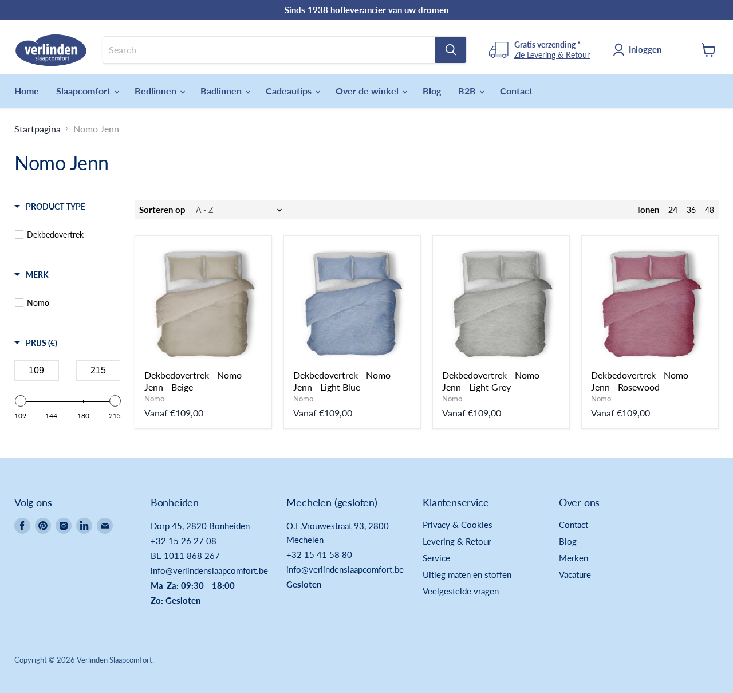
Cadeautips (290, 90)
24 (672, 210)
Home (26, 90)
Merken (573, 558)
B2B (468, 90)
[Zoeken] (450, 50)
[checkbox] (69, 235)
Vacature (575, 574)
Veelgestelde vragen (461, 591)
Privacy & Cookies (457, 524)
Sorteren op (162, 210)
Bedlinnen (157, 90)
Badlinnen (222, 90)
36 (691, 210)
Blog (432, 90)
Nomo (154, 398)
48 (709, 210)
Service (436, 558)
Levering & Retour (457, 541)
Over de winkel (368, 90)
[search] (269, 50)
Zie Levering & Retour (552, 55)
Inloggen (645, 49)
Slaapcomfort (84, 90)
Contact (516, 90)
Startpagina (37, 129)
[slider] (20, 401)
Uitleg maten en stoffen (467, 574)
